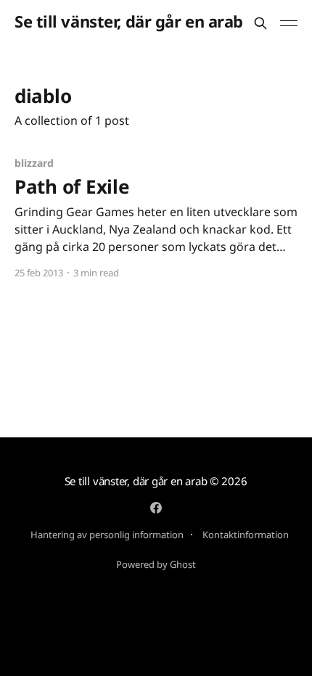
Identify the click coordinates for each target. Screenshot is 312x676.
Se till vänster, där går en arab (129, 21)
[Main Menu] (289, 23)
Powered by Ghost (156, 564)
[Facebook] (156, 508)
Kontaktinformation (245, 534)
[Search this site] (260, 23)
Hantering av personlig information (107, 534)
